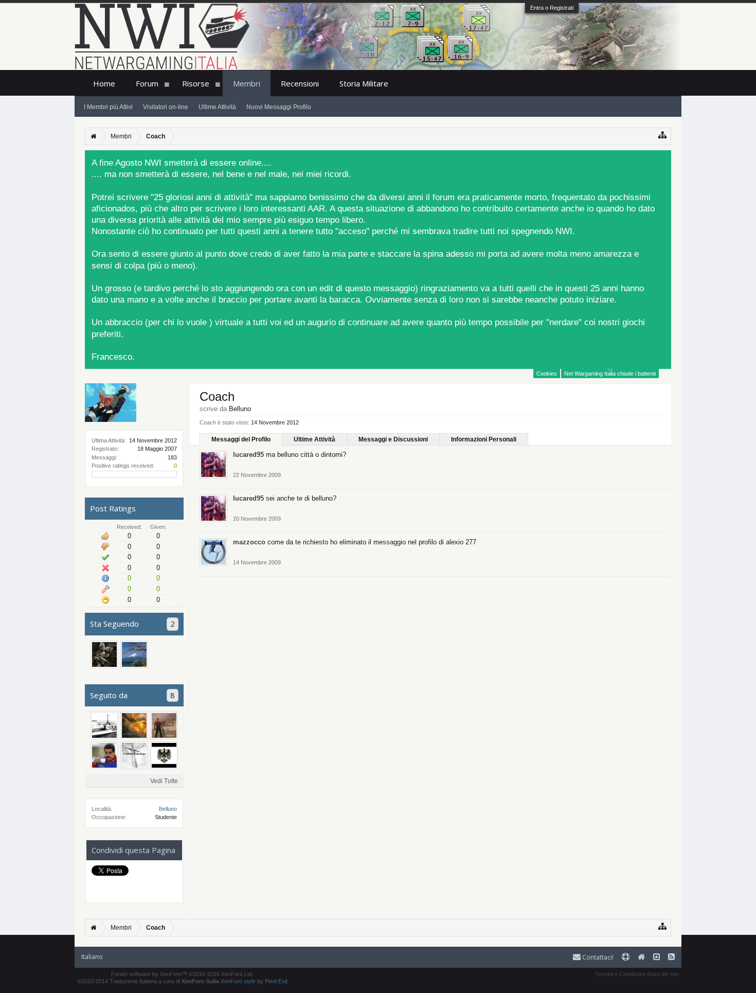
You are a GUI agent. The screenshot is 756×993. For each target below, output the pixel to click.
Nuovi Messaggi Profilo (278, 107)
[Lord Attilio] (104, 755)
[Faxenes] (104, 725)
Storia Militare (363, 83)
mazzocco (249, 542)
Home (104, 83)
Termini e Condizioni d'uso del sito (637, 974)
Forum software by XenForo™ (182, 974)
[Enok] (164, 755)
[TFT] (134, 755)
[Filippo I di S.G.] (104, 654)
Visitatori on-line (165, 107)
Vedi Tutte (164, 781)
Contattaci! (597, 957)
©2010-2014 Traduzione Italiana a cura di (148, 981)
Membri (246, 83)
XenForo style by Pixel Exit (254, 981)
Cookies (546, 373)
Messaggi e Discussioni (393, 439)
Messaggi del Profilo (241, 439)
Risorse (195, 83)
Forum (147, 83)
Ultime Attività (314, 439)
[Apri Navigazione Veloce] (662, 135)
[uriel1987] (134, 725)
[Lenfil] (134, 654)
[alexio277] (164, 725)
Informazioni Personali (483, 439)
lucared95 (248, 454)
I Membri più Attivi (108, 107)
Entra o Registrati (551, 8)
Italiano (92, 956)
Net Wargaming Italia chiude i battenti (610, 373)
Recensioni (300, 83)
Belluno (168, 809)
